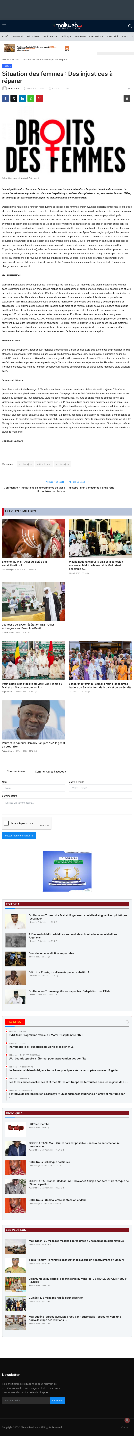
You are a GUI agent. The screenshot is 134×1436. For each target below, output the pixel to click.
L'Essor (5, 632)
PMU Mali (18, 36)
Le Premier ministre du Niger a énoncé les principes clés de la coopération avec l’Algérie (63, 1070)
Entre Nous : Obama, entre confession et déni (57, 1200)
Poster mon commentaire (19, 835)
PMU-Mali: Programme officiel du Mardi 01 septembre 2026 (46, 1035)
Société (15, 59)
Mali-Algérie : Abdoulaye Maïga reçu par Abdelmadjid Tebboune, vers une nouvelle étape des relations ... (75, 1318)
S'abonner (57, 1400)
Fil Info (5, 36)
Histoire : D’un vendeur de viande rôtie (91, 487)
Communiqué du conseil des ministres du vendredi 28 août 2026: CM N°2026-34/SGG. (78, 1280)
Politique (66, 36)
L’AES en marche (39, 1124)
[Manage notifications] (127, 1420)
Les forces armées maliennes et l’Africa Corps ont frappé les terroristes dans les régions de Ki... (68, 1082)
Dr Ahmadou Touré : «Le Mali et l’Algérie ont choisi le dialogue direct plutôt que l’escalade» (78, 917)
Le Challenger (8, 569)
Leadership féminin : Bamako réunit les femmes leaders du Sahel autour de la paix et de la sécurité (100, 685)
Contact (125, 1427)
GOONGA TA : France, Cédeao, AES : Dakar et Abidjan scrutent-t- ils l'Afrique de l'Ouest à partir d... (79, 1182)
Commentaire (9, 795)
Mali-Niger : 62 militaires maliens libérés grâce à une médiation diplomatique (76, 1240)
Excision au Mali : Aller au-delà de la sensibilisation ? (24, 563)
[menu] (4, 26)
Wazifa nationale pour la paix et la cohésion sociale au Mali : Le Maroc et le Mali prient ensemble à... (96, 565)
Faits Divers (33, 36)
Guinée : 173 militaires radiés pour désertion (56, 1297)
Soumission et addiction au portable (51, 953)
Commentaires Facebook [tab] (50, 771)
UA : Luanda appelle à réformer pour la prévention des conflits (47, 1058)
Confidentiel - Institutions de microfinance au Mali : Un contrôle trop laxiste (34, 489)
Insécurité (112, 36)
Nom (4, 781)
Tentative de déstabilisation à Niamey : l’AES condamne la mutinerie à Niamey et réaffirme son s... (67, 1095)
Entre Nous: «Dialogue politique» (49, 1162)
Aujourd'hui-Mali (8, 691)
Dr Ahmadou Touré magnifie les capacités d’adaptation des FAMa (69, 991)
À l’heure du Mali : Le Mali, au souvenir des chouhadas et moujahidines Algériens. (73, 936)
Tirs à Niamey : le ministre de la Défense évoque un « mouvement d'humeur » (77, 1259)
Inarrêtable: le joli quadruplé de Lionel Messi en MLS (41, 1046)
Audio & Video (50, 36)
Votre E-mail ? (76, 781)
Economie (80, 36)
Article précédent (55, 482)
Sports (125, 36)
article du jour (25, 464)
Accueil (5, 59)
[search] (130, 26)
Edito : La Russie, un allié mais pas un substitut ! (59, 972)
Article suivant (77, 482)
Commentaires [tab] (16, 771)
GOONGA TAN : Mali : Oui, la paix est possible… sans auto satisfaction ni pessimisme (74, 1144)
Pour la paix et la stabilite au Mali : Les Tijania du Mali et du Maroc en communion (32, 685)
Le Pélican (33, 975)
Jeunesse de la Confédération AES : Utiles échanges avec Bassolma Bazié (28, 626)
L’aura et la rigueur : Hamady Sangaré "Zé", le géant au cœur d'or (33, 744)
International (96, 36)
